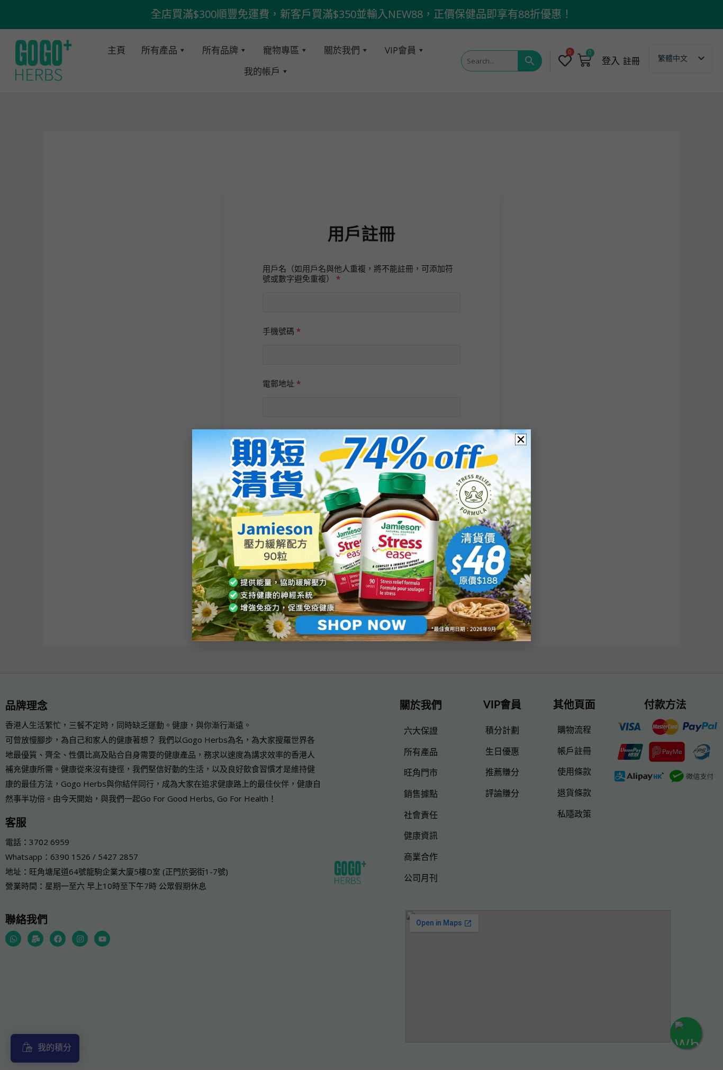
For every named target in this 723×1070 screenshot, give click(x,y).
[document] (361, 535)
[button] (521, 439)
